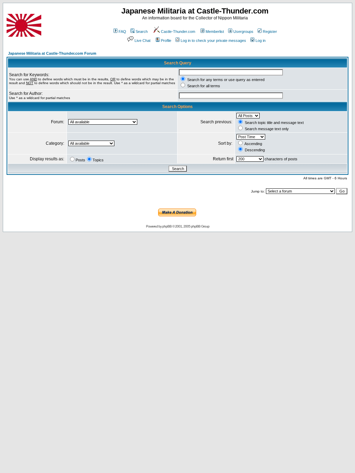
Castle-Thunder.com (178, 31)
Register (270, 31)
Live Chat (142, 40)
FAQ (122, 31)
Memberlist (215, 31)
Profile (166, 40)
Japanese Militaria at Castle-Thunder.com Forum (52, 53)
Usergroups (243, 31)
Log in (261, 40)
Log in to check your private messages (213, 40)
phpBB (167, 226)
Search (142, 31)
